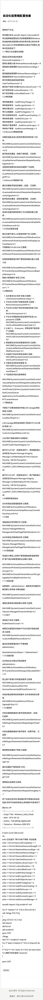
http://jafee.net (23, 821)
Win (4, 21)
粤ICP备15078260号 (25, 996)
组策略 (6, 970)
